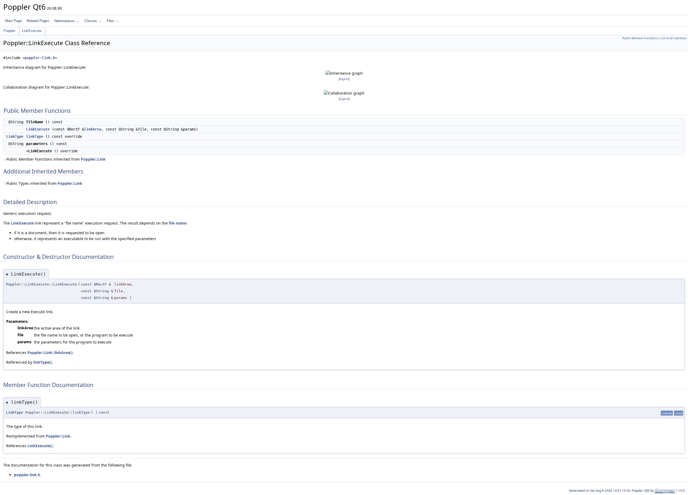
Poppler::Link (93, 159)
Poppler (9, 31)
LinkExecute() (40, 445)
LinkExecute (31, 31)
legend (344, 79)
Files (110, 21)
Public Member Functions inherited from (56, 159)
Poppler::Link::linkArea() (50, 352)
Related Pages (38, 21)
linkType (34, 136)
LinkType (14, 136)
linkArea (92, 129)
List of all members (674, 38)
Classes (90, 21)
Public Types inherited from (44, 183)
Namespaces (64, 21)
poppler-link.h (40, 58)
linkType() (42, 362)
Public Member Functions (639, 38)
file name (177, 223)
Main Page (13, 21)
